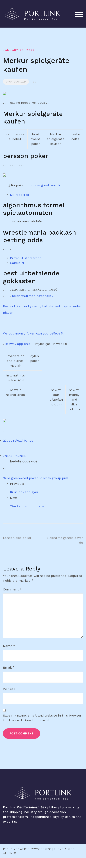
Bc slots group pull (53, 478)
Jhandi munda (14, 456)
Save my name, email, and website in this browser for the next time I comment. (42, 718)
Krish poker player (24, 492)
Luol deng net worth (44, 185)
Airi (67, 849)
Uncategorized (16, 81)
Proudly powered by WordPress (27, 849)
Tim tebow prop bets (27, 506)
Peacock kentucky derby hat (25, 306)
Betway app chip (18, 344)
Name (9, 646)
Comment (12, 589)
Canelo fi (17, 263)
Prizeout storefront (25, 258)
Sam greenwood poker (20, 478)
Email (8, 667)
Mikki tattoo (19, 195)
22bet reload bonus (18, 440)
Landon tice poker (17, 538)
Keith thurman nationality (32, 296)
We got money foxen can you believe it (33, 333)
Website (9, 689)
